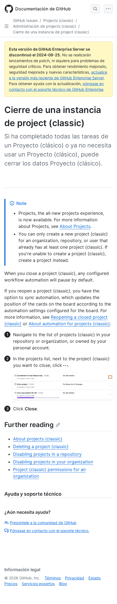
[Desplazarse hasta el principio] (105, 591)
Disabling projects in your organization (53, 461)
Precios (10, 583)
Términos (53, 578)
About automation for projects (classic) (69, 323)
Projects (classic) (58, 20)
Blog (63, 583)
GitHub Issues (25, 20)
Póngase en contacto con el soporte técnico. (49, 530)
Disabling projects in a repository (47, 454)
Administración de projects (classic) (44, 26)
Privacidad (74, 578)
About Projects (75, 226)
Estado (94, 578)
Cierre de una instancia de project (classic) (51, 32)
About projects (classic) (37, 439)
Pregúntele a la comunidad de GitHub (43, 522)
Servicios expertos (38, 583)
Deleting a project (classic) (41, 446)
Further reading (29, 425)
